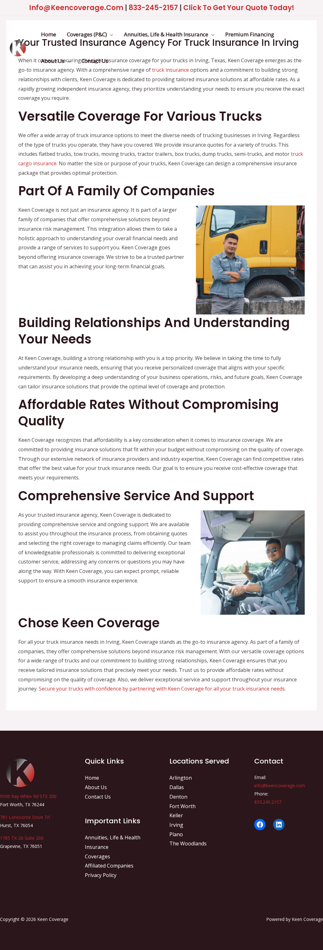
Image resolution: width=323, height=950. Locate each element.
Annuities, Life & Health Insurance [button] (166, 34)
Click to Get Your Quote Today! (238, 8)
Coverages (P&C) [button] (87, 34)
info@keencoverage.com (76, 8)
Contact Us (94, 60)
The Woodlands (188, 843)
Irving (176, 824)
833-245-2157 (153, 8)
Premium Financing (249, 34)
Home (48, 34)
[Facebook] (260, 824)
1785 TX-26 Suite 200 (22, 838)
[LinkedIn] (279, 824)
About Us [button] (52, 60)
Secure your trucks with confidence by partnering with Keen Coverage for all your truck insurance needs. (162, 688)
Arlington (180, 777)
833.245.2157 (267, 802)
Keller (176, 815)
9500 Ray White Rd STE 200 (28, 796)
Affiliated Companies (109, 865)
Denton (178, 796)
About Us (96, 787)
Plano (176, 834)
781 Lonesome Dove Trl (25, 817)
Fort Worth (182, 806)
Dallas (176, 787)
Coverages (97, 856)
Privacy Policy (100, 875)
